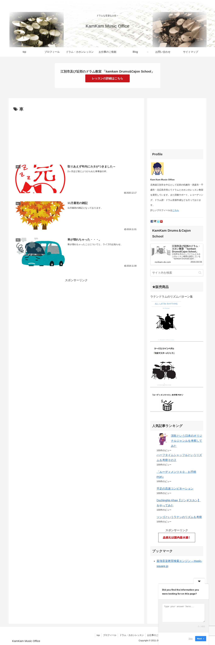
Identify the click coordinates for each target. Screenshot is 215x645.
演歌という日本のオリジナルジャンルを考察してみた (186, 441)
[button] (200, 272)
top (98, 635)
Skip (191, 638)
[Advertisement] (76, 136)
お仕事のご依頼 (155, 635)
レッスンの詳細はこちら (107, 78)
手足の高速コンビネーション (175, 488)
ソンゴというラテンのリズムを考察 (179, 517)
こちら (175, 210)
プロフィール (109, 635)
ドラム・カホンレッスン (132, 635)
